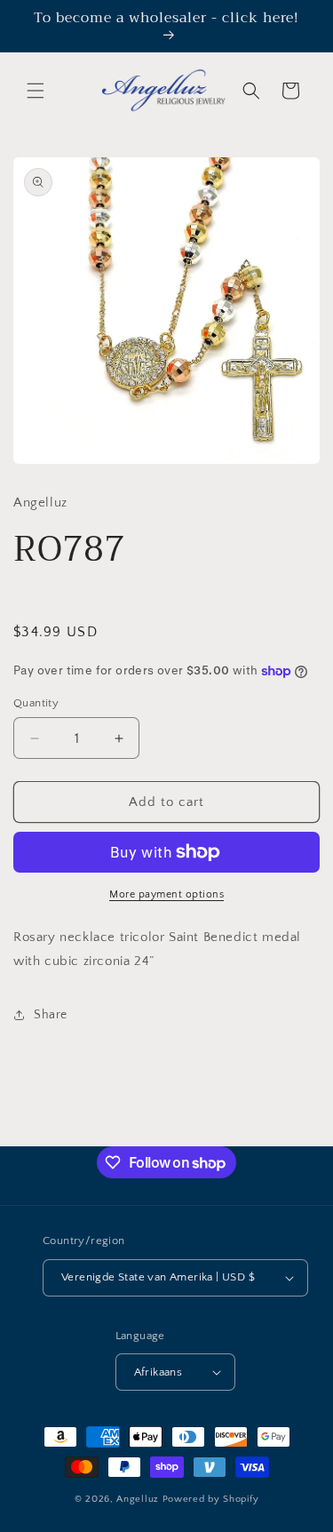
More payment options (166, 894)
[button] (35, 90)
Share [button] (50, 1015)
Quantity (36, 703)
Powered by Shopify (211, 1499)
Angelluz (139, 1499)
